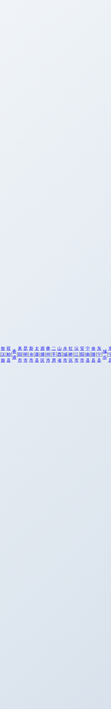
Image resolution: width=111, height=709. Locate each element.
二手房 (54, 354)
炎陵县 (93, 354)
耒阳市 (20, 354)
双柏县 (8, 354)
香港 (14, 354)
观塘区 (42, 354)
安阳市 (82, 354)
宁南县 (88, 354)
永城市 (65, 354)
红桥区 (71, 354)
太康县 (37, 354)
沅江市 (76, 354)
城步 (105, 354)
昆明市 (25, 354)
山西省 (59, 354)
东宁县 (99, 354)
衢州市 (48, 354)
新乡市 (31, 354)
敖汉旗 (3, 354)
